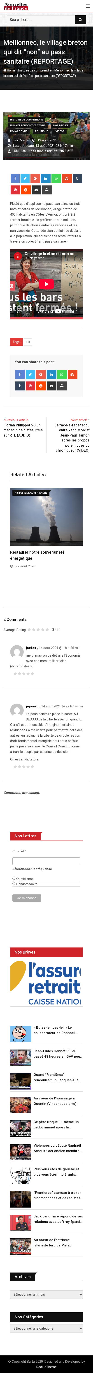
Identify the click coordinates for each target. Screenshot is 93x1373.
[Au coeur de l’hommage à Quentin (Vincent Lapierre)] (20, 1105)
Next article (79, 420)
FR (28, 341)
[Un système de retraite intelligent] (45, 983)
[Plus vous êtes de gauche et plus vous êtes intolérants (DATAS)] (20, 1176)
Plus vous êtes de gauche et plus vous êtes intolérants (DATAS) (56, 1172)
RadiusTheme (46, 1367)
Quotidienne (24, 878)
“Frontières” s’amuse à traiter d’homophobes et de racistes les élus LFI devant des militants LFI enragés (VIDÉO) (57, 1196)
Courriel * (19, 851)
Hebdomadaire (26, 884)
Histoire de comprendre (35, 70)
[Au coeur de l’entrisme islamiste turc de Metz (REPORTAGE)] (20, 1246)
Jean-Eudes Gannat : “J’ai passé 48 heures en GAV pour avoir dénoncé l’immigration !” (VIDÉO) (57, 1054)
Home (11, 70)
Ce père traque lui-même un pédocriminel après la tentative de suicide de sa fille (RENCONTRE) (57, 1125)
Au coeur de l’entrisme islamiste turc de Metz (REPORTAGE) (52, 1243)
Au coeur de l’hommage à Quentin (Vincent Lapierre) (55, 1101)
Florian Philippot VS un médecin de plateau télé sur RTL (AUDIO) (23, 430)
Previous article (16, 420)
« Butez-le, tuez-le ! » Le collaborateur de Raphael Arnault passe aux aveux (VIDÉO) (54, 1030)
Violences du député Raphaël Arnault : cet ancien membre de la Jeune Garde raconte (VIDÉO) (57, 1148)
